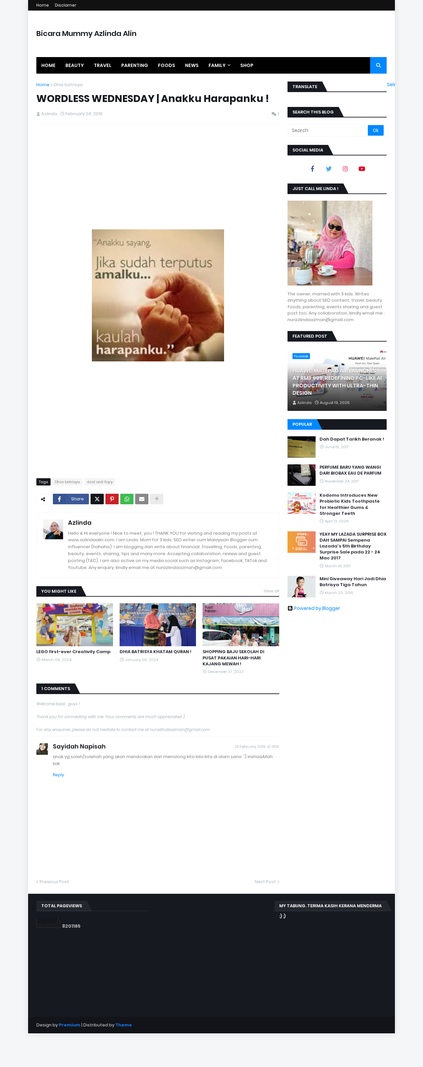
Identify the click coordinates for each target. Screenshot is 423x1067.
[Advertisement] (157, 176)
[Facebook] (312, 168)
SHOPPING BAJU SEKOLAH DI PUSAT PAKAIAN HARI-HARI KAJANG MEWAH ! (233, 658)
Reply (58, 775)
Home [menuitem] (48, 65)
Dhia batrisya (68, 85)
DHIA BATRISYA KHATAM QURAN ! (155, 652)
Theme (123, 1025)
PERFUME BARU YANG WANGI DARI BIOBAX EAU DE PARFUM (350, 470)
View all (271, 591)
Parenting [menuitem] (134, 65)
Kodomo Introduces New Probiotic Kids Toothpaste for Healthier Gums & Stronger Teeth (350, 504)
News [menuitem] (192, 65)
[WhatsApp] (127, 499)
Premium (69, 1025)
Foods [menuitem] (166, 65)
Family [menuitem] (217, 65)
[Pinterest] (112, 499)
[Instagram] (345, 168)
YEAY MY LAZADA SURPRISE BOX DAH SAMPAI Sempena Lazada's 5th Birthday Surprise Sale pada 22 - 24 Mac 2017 (353, 546)
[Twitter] (97, 499)
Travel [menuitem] (102, 65)
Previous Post (54, 882)
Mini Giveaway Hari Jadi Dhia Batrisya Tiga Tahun (353, 582)
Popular (302, 424)
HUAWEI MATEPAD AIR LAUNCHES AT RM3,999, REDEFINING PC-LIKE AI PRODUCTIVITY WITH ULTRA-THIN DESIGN (337, 382)
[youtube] (361, 168)
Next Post (265, 882)
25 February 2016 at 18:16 (256, 746)
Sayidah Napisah (79, 746)
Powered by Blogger (317, 608)
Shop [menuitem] (246, 65)
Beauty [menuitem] (74, 65)
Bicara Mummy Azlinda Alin (86, 33)
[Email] (141, 499)
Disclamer (65, 5)
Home (42, 5)
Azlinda (80, 522)
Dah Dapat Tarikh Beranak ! (352, 439)
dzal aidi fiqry (100, 481)
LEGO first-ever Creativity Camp (73, 652)
